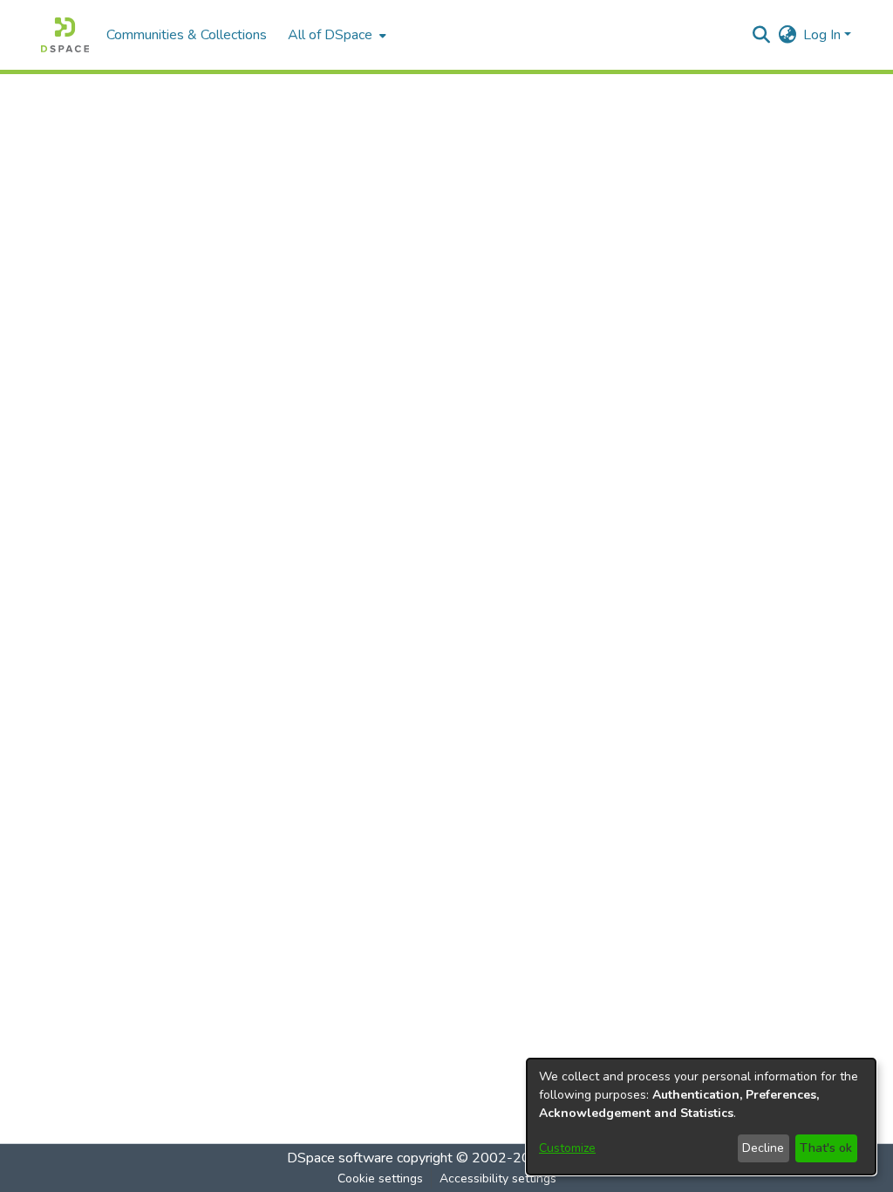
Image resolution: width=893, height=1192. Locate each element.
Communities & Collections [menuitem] (186, 34)
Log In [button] (823, 34)
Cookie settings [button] (380, 1178)
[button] (65, 34)
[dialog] (701, 1117)
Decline (763, 1148)
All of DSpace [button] (330, 34)
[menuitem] (335, 35)
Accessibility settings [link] (498, 1178)
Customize (567, 1148)
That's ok (826, 1148)
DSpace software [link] (340, 1158)
